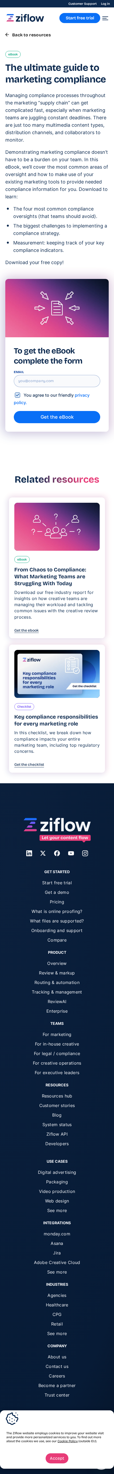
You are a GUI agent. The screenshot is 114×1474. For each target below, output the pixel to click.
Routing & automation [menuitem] (57, 982)
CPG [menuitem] (57, 1314)
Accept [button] (57, 1458)
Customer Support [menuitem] (82, 4)
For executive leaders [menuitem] (57, 1072)
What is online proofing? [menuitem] (57, 911)
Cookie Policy (68, 1441)
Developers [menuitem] (57, 1143)
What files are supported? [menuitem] (57, 921)
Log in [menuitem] (105, 4)
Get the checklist (29, 764)
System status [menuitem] (57, 1124)
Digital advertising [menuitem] (57, 1172)
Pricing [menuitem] (57, 901)
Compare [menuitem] (57, 940)
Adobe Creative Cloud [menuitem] (57, 1262)
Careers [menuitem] (57, 1376)
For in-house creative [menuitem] (57, 1044)
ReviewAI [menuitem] (57, 1001)
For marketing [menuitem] (57, 1034)
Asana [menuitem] (57, 1243)
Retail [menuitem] (57, 1324)
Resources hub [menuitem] (57, 1096)
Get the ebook (26, 630)
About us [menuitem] (57, 1356)
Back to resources (31, 34)
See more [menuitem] (57, 1210)
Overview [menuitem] (57, 963)
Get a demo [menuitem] (57, 892)
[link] (25, 20)
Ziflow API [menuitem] (57, 1134)
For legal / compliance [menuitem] (57, 1053)
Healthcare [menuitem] (57, 1304)
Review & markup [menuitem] (57, 973)
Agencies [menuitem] (56, 1295)
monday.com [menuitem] (57, 1233)
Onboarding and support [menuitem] (57, 930)
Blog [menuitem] (57, 1115)
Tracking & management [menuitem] (57, 992)
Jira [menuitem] (57, 1253)
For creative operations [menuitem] (57, 1063)
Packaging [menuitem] (57, 1181)
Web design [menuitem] (57, 1201)
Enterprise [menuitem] (57, 1011)
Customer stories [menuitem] (57, 1105)
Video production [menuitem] (57, 1191)
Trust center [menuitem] (57, 1395)
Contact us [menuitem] (57, 1366)
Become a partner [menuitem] (57, 1385)
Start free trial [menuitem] (57, 882)
